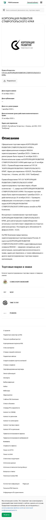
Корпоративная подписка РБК (13, 343)
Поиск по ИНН (8, 454)
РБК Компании (13, 2)
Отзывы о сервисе (9, 365)
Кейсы (5, 386)
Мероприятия (7, 395)
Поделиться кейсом (9, 356)
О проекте (6, 330)
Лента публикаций (9, 373)
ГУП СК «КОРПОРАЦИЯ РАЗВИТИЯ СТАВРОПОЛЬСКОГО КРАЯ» (21, 73)
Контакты (6, 441)
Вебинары (6, 390)
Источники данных (9, 463)
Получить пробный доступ (11, 339)
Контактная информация (11, 483)
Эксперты (6, 377)
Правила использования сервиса (14, 433)
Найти (40, 10)
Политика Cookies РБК (10, 475)
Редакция (26, 483)
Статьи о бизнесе (8, 403)
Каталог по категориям (10, 420)
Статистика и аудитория (11, 458)
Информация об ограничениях (13, 492)
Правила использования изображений (15, 438)
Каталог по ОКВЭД (9, 412)
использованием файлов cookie (13, 507)
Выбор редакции (8, 382)
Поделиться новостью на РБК (12, 335)
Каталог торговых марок (11, 425)
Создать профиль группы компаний (14, 360)
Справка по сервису (9, 445)
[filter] (4, 10)
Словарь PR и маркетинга (11, 408)
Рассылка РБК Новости (10, 488)
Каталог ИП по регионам (11, 429)
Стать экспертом (8, 347)
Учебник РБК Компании (11, 399)
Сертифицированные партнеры (13, 369)
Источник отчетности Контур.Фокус (15, 467)
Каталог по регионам (10, 416)
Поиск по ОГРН (8, 450)
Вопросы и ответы (9, 471)
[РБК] (5, 2)
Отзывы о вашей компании (12, 352)
